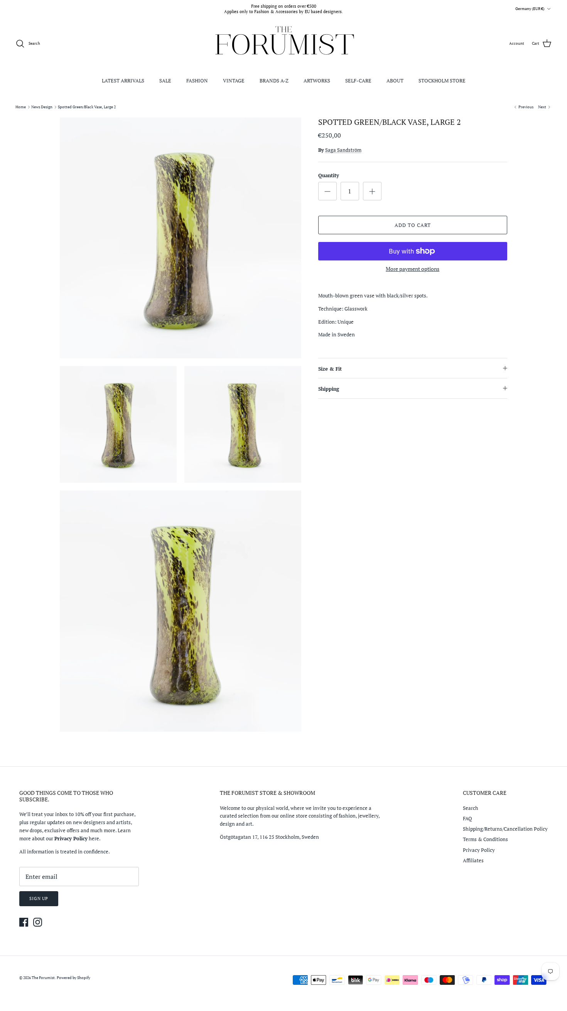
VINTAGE (234, 80)
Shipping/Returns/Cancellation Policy (505, 828)
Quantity (328, 175)
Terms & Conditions (485, 839)
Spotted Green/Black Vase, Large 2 (87, 106)
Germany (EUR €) (529, 8)
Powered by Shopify (73, 977)
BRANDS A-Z (274, 80)
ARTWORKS (317, 80)
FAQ (467, 818)
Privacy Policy (479, 849)
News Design (41, 106)
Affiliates (473, 860)
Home (20, 106)
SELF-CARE (358, 80)
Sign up (38, 898)
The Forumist (43, 977)
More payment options (412, 269)
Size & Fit (330, 368)
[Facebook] (23, 922)
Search (470, 807)
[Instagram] (37, 922)
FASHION (197, 80)
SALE (165, 80)
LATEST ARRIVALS (123, 80)
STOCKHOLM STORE (442, 80)
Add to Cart (413, 225)
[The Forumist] (283, 43)
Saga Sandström (343, 149)
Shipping (328, 388)
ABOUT (394, 80)
